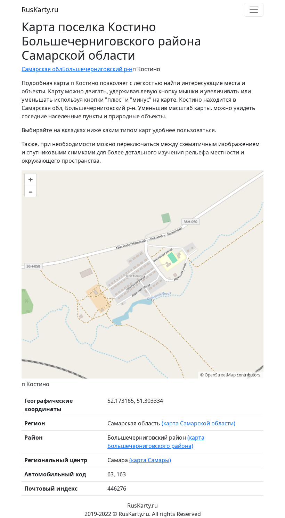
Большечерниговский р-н (97, 69)
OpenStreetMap (220, 375)
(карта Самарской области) (198, 423)
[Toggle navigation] (253, 10)
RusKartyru (40, 9)
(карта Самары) (150, 460)
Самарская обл (42, 69)
